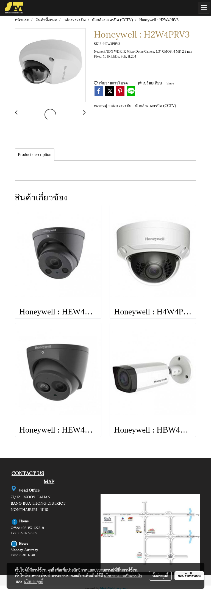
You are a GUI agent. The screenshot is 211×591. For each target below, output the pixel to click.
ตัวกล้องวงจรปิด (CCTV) (155, 106)
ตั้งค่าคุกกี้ (160, 575)
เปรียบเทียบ (151, 83)
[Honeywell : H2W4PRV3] (50, 66)
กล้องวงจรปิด (121, 106)
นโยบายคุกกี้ (33, 581)
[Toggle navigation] (204, 8)
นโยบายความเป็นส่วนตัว (123, 575)
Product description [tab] (34, 154)
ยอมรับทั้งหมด (189, 575)
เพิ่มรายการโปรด (113, 83)
